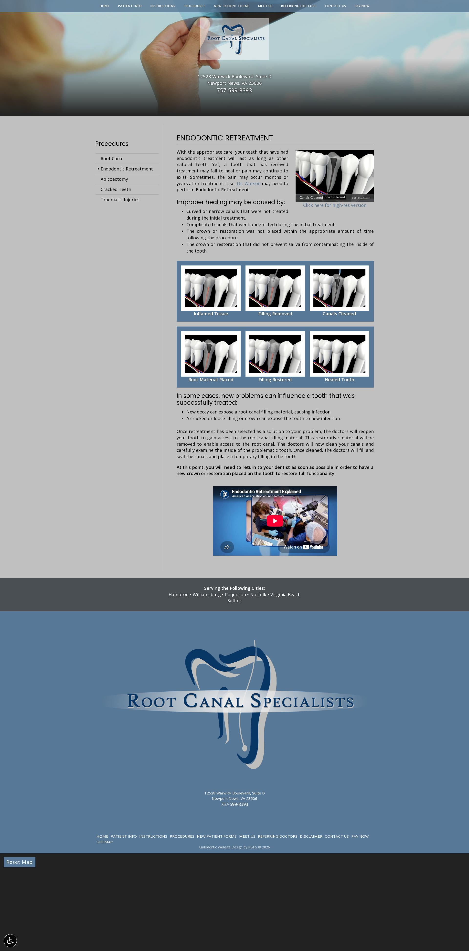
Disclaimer (311, 836)
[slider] (334, 198)
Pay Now (362, 6)
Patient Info (130, 6)
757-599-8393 (234, 90)
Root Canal (112, 158)
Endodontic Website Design (221, 847)
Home (104, 6)
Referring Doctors (299, 6)
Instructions (162, 6)
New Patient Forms (232, 6)
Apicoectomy (114, 179)
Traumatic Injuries (120, 199)
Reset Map (19, 862)
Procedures (194, 6)
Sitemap (104, 841)
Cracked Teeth (116, 189)
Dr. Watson (249, 183)
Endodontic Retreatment (127, 169)
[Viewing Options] (10, 940)
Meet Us (265, 6)
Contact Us (335, 6)
